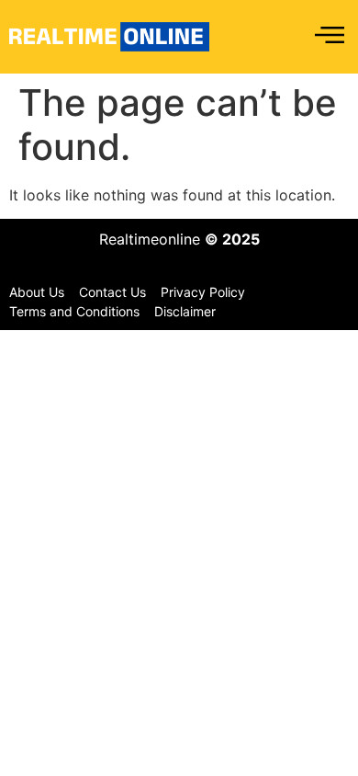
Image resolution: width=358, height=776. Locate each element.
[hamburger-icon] (328, 37)
